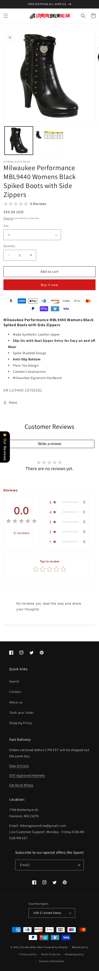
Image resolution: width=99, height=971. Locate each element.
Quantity (9, 246)
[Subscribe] (78, 865)
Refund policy (80, 947)
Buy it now (49, 285)
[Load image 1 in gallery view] (19, 140)
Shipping (8, 218)
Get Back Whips (21, 785)
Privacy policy (28, 954)
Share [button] (13, 402)
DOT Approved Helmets (27, 775)
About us (16, 702)
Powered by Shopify (56, 947)
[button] (6, 16)
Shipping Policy (20, 723)
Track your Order (21, 712)
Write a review (49, 444)
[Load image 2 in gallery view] (49, 140)
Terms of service (50, 954)
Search (14, 681)
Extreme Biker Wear (32, 947)
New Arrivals (19, 765)
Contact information (51, 961)
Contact (15, 692)
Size (6, 226)
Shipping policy (74, 954)
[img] (21, 521)
